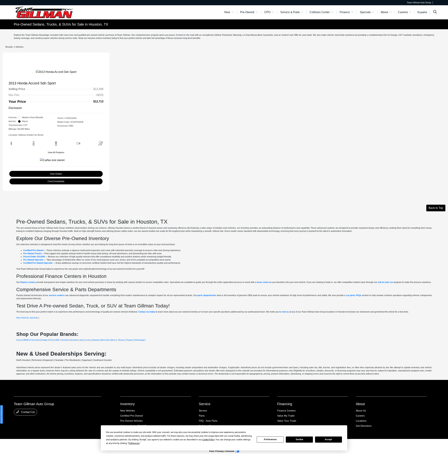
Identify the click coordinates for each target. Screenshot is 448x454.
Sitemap (72, 443)
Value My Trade (286, 415)
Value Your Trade (286, 420)
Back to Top (436, 207)
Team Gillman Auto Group (26, 443)
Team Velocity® (389, 444)
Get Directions (364, 425)
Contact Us (27, 412)
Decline (299, 439)
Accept (328, 439)
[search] (435, 12)
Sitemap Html (84, 443)
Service (204, 404)
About (360, 404)
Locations (361, 420)
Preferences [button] (133, 443)
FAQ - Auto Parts (208, 420)
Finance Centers (286, 410)
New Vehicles (127, 410)
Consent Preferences (1, 414)
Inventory (127, 404)
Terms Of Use (60, 443)
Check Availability (56, 181)
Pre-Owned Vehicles (131, 420)
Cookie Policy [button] (208, 439)
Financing (284, 404)
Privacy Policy (46, 443)
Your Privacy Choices (222, 451)
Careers (360, 415)
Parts (202, 415)
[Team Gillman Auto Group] (44, 12)
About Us (361, 410)
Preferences (270, 439)
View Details (56, 174)
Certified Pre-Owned (131, 415)
